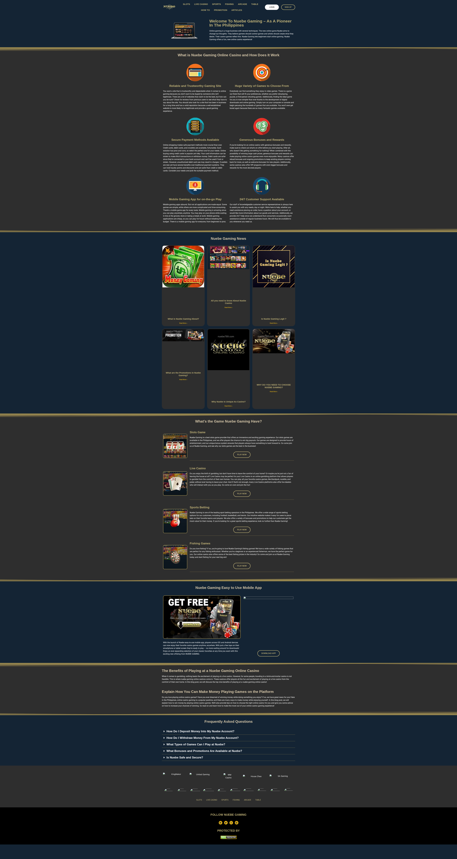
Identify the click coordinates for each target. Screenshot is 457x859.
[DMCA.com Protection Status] (229, 838)
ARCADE (242, 4)
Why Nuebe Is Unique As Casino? (228, 402)
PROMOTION (220, 10)
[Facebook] (220, 822)
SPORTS (216, 4)
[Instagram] (231, 822)
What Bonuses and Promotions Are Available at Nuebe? (204, 751)
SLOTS (186, 4)
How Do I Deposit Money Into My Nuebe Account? (200, 731)
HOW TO (205, 10)
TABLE (254, 4)
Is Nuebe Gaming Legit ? (273, 319)
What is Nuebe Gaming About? (183, 319)
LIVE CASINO (201, 4)
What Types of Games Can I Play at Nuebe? (195, 744)
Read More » (183, 323)
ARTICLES (236, 10)
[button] (228, 731)
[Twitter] (226, 822)
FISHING (229, 4)
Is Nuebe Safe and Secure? (184, 757)
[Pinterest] (236, 822)
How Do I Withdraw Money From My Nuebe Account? (202, 737)
